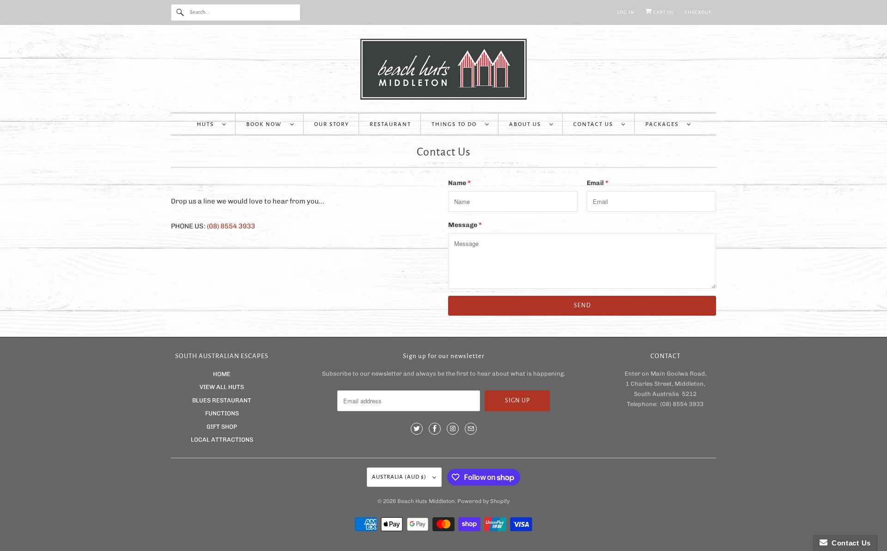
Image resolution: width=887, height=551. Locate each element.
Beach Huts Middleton (426, 501)
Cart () (663, 12)
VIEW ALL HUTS (222, 386)
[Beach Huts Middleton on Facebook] (435, 429)
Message (465, 225)
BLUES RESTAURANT (221, 400)
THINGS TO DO (455, 124)
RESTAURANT (390, 124)
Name (459, 183)
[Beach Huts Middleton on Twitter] (417, 429)
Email (597, 183)
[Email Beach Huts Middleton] (471, 429)
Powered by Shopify (483, 501)
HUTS (207, 124)
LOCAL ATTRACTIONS (222, 439)
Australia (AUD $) (400, 477)
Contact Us (595, 124)
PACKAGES (663, 124)
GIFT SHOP (222, 426)
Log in (626, 12)
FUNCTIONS (222, 413)
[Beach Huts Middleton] (443, 71)
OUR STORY (331, 124)
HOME (222, 374)
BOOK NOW (266, 124)
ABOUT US (527, 124)
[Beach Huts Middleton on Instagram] (453, 429)
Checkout (698, 12)
